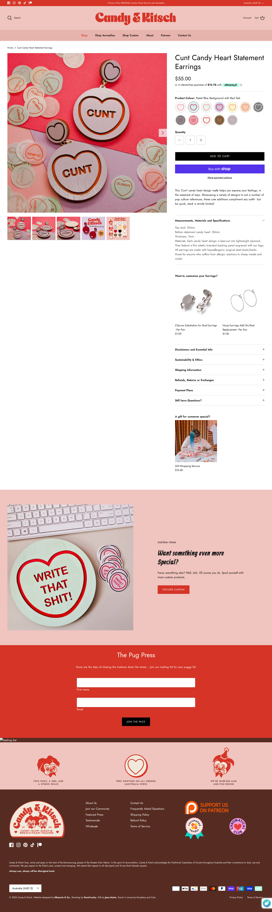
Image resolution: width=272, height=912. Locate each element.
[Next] (163, 133)
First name (83, 690)
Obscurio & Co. (62, 897)
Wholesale (92, 826)
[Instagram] (14, 2)
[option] (87, 133)
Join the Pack (136, 721)
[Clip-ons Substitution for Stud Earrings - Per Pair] (196, 300)
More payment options (220, 177)
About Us (91, 803)
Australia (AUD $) (252, 3)
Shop (84, 35)
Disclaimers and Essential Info (194, 350)
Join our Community (97, 809)
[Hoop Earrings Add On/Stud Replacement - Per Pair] (244, 300)
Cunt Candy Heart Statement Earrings (34, 47)
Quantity (180, 132)
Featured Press (94, 815)
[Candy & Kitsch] (136, 18)
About (149, 35)
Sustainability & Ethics (188, 360)
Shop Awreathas (105, 35)
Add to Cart (220, 156)
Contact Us (184, 35)
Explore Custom (173, 589)
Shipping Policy (139, 815)
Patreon (165, 35)
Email (80, 709)
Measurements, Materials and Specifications (202, 221)
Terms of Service (140, 826)
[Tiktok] (24, 2)
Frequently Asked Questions (147, 809)
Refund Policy (138, 820)
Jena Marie (110, 897)
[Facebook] (8, 2)
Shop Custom (130, 35)
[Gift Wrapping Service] (196, 441)
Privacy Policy (236, 897)
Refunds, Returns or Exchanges (194, 380)
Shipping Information (188, 370)
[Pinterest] (19, 2)
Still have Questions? (188, 400)
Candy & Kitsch (25, 897)
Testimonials (93, 820)
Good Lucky (90, 897)
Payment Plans (184, 390)
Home (10, 47)
